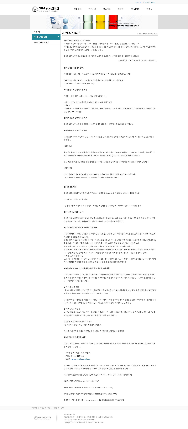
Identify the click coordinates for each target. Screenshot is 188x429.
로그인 (142, 2)
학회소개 (77, 9)
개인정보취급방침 (40, 37)
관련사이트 (135, 9)
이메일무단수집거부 (41, 42)
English (153, 2)
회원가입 (147, 2)
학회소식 (92, 9)
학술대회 (107, 9)
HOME (137, 2)
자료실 (149, 9)
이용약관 (37, 31)
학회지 (120, 9)
